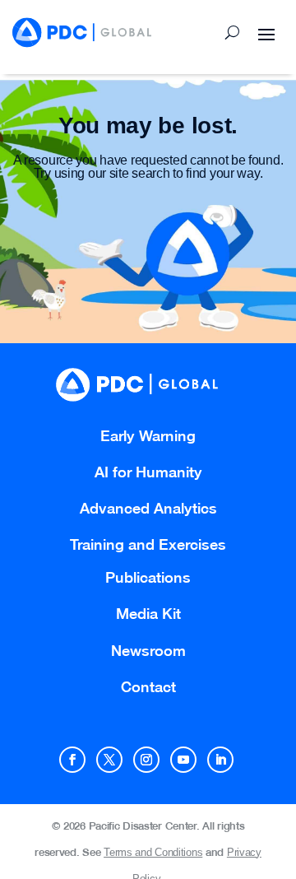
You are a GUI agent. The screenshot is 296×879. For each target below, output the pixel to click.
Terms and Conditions (153, 852)
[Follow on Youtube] (183, 759)
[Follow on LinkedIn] (220, 759)
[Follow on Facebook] (72, 759)
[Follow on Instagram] (146, 759)
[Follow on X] (109, 759)
